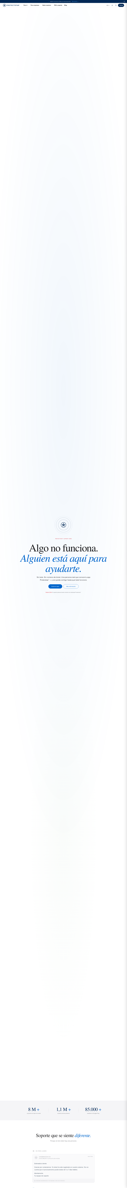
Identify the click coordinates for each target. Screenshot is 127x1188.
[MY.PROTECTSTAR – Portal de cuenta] (112, 5)
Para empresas (35, 5)
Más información (71, 586)
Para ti (25, 5)
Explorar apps (55, 586)
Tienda (121, 5)
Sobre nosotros (46, 5)
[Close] (124, 1)
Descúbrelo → (75, 1)
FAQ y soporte (58, 5)
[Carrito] (115, 5)
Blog (65, 5)
